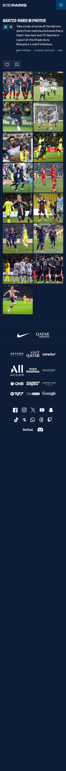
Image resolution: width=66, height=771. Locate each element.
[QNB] (17, 384)
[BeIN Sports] (33, 394)
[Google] (49, 394)
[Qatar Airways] (42, 335)
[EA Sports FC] (17, 394)
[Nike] (23, 335)
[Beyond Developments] (17, 354)
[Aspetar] (49, 384)
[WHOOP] (49, 370)
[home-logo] (15, 5)
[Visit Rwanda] (33, 370)
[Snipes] (33, 384)
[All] (17, 370)
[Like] (7, 64)
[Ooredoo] (49, 354)
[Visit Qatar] (33, 354)
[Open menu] (61, 5)
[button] (18, 86)
